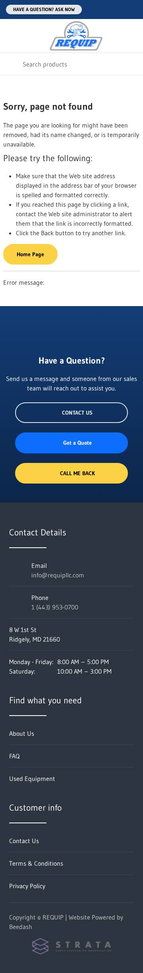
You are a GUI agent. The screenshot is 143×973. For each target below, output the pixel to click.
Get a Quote (77, 442)
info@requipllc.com (57, 575)
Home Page (30, 254)
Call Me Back (77, 473)
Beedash (20, 927)
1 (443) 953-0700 (54, 607)
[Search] (11, 64)
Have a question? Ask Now (44, 9)
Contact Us (77, 412)
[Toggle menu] (11, 35)
